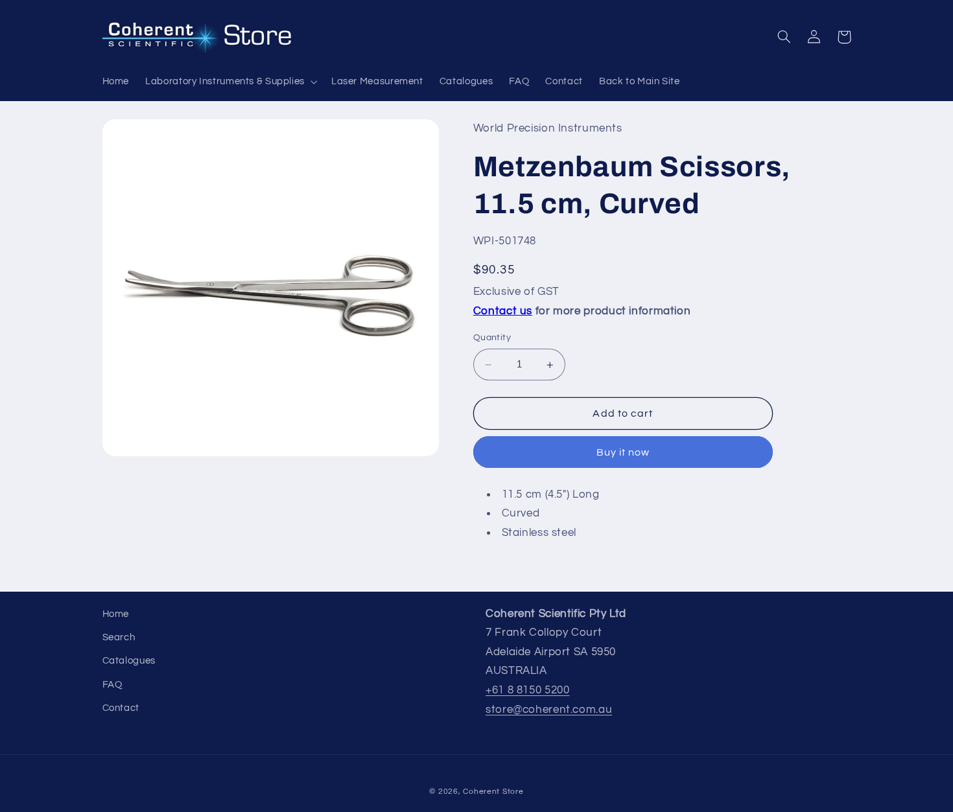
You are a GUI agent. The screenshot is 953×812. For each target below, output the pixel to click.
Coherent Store (493, 791)
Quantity (492, 338)
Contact (120, 708)
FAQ (112, 685)
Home (116, 614)
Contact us (502, 312)
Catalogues (129, 661)
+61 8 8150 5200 (527, 690)
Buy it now (623, 453)
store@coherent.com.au (549, 709)
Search (118, 637)
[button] (230, 81)
